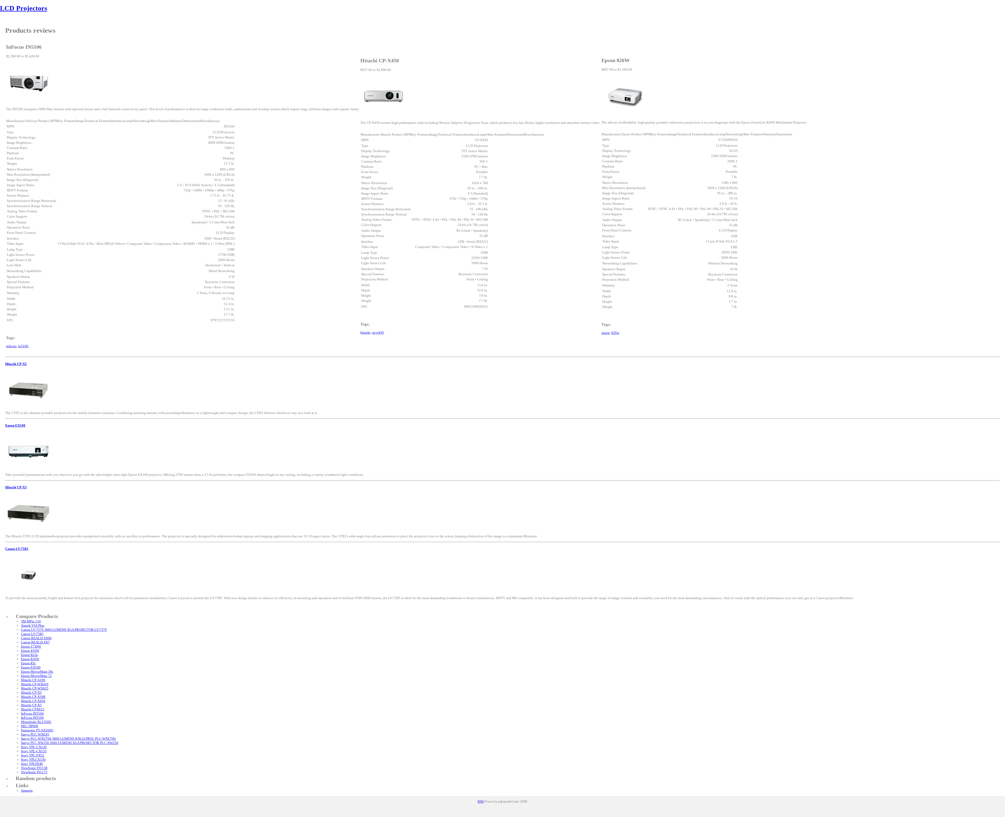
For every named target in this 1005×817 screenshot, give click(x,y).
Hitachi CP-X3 (16, 487)
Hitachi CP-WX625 (34, 688)
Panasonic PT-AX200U (37, 730)
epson (605, 333)
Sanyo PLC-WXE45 (35, 734)
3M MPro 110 (31, 621)
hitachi (365, 332)
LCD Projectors (23, 8)
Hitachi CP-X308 (33, 697)
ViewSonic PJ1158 (34, 768)
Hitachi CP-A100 (33, 680)
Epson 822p (29, 655)
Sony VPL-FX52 (32, 755)
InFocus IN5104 (32, 713)
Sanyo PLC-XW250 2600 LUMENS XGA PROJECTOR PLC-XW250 (69, 743)
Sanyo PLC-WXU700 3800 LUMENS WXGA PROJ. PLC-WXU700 (68, 739)
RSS (481, 801)
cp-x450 (378, 332)
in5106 (23, 346)
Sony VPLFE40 (32, 764)
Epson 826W (30, 659)
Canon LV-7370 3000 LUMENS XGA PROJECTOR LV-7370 (64, 630)
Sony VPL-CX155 (34, 751)
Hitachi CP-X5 (16, 364)
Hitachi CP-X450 (33, 701)
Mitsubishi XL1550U (36, 722)
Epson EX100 (15, 425)
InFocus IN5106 (32, 718)
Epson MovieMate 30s (37, 672)
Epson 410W (30, 651)
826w (615, 333)
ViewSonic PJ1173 (34, 772)
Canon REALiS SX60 (36, 638)
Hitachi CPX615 (32, 709)
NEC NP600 (29, 726)
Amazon (27, 790)
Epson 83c (28, 663)
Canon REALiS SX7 (35, 642)
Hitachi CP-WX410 (34, 684)
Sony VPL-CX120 (34, 747)
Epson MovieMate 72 (36, 676)
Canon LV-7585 (16, 549)
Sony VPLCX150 (33, 759)
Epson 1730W (31, 646)
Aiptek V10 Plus (32, 625)
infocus (11, 346)
